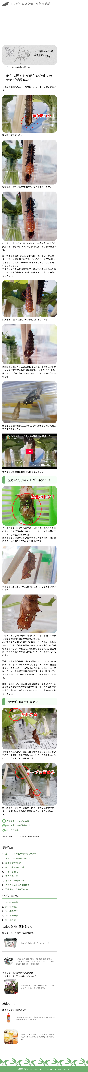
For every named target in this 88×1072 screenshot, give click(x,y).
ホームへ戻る (12, 830)
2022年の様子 (11, 920)
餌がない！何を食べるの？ (17, 859)
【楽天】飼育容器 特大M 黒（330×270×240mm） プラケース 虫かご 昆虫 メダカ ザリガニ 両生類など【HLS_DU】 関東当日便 (35, 961)
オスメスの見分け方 (14, 881)
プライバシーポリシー (62, 1069)
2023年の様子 (11, 916)
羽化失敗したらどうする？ (17, 889)
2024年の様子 (11, 911)
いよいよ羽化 (11, 872)
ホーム (5, 67)
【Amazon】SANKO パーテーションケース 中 (36, 943)
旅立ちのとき (11, 876)
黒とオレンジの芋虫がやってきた (20, 854)
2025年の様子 (11, 907)
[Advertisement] (44, 28)
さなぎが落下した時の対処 (17, 885)
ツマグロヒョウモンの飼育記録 (30, 3)
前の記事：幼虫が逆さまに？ (19, 825)
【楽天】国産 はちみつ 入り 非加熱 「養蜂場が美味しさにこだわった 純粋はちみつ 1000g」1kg (38, 1037)
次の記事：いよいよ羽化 (17, 821)
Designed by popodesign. (41, 1069)
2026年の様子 (11, 902)
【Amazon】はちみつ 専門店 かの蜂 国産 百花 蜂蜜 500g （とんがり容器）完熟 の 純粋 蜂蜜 (35, 1018)
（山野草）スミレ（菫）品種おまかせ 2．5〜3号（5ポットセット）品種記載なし (38, 987)
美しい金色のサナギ (14, 867)
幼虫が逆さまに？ (13, 863)
